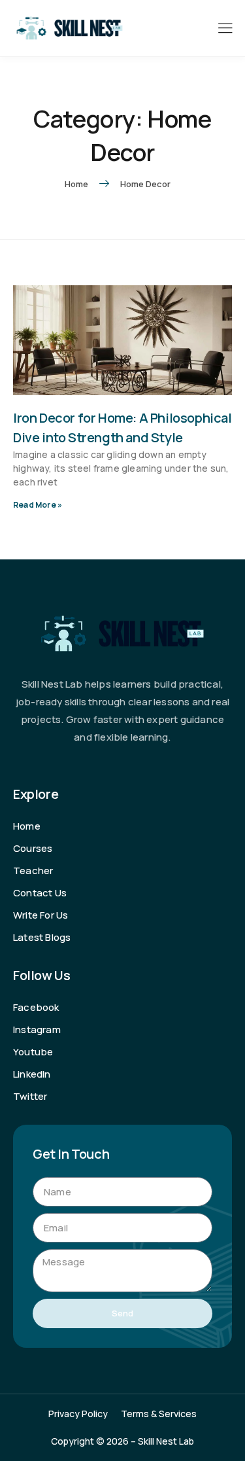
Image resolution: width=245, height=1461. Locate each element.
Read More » (37, 504)
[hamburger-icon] (225, 29)
